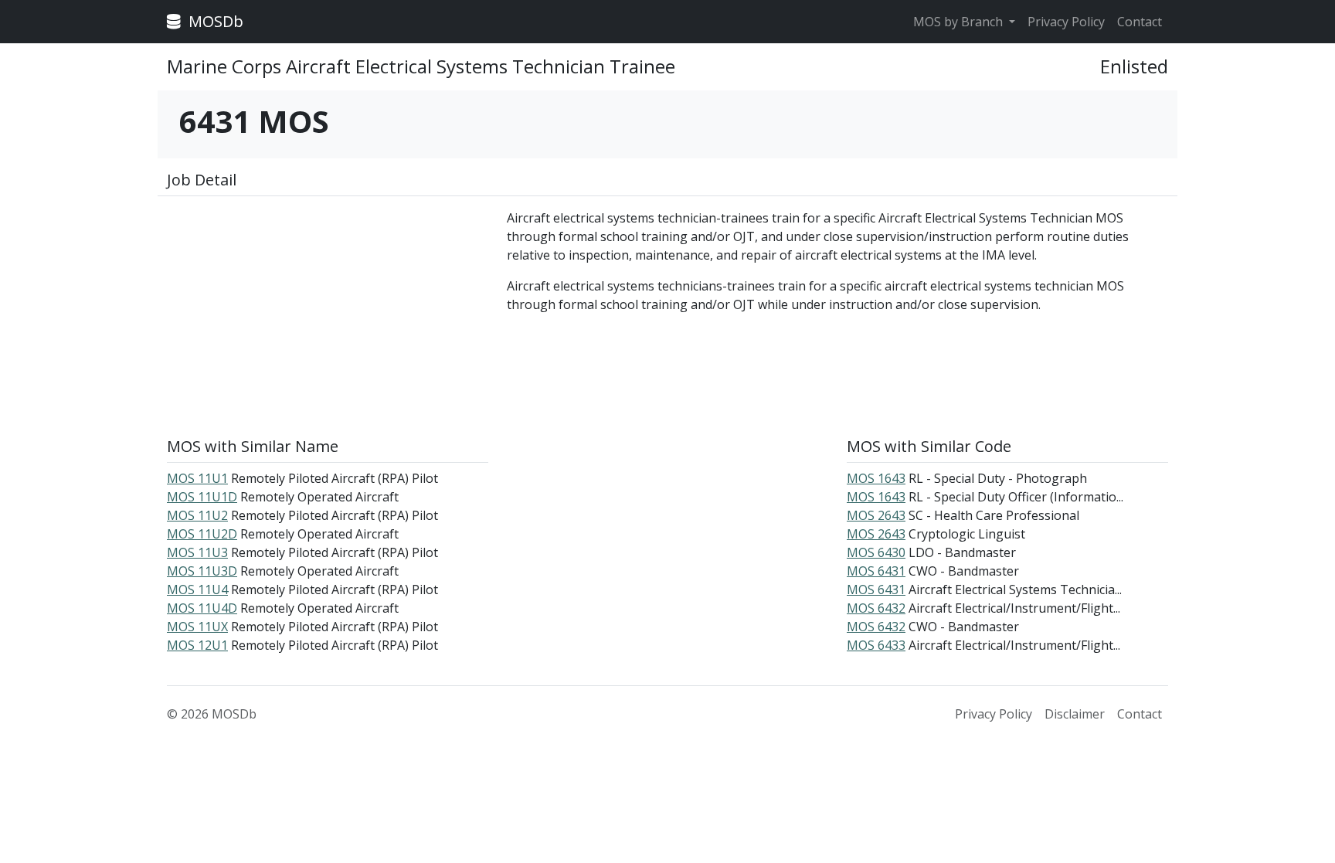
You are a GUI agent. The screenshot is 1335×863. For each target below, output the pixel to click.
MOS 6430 (876, 552)
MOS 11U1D (202, 496)
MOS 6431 (876, 570)
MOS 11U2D (202, 533)
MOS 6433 (876, 645)
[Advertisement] (327, 317)
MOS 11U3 (197, 552)
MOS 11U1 (197, 478)
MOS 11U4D (202, 608)
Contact (1139, 21)
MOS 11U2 (197, 515)
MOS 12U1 (197, 645)
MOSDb (214, 21)
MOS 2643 (876, 515)
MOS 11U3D (202, 570)
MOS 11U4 (197, 589)
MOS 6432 (876, 608)
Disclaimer (1075, 713)
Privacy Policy (1066, 21)
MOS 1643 (876, 478)
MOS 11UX (197, 626)
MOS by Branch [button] (959, 21)
